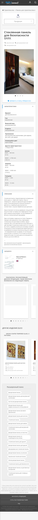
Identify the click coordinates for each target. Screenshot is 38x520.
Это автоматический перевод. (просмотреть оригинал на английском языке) (17, 243)
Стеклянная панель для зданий (17, 442)
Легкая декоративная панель (16, 460)
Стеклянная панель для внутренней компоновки (18, 428)
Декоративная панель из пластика (17, 432)
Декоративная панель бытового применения (17, 411)
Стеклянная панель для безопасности (18, 464)
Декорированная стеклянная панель (18, 449)
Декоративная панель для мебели (17, 423)
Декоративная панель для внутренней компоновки (19, 397)
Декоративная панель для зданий (17, 445)
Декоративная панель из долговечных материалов (18, 468)
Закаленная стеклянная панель (17, 456)
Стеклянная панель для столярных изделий (17, 474)
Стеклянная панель (13, 420)
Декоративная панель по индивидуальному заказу (15, 437)
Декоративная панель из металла (17, 453)
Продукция (18, 21)
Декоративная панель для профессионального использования (18, 406)
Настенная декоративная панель (17, 401)
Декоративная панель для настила (17, 416)
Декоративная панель (14, 392)
